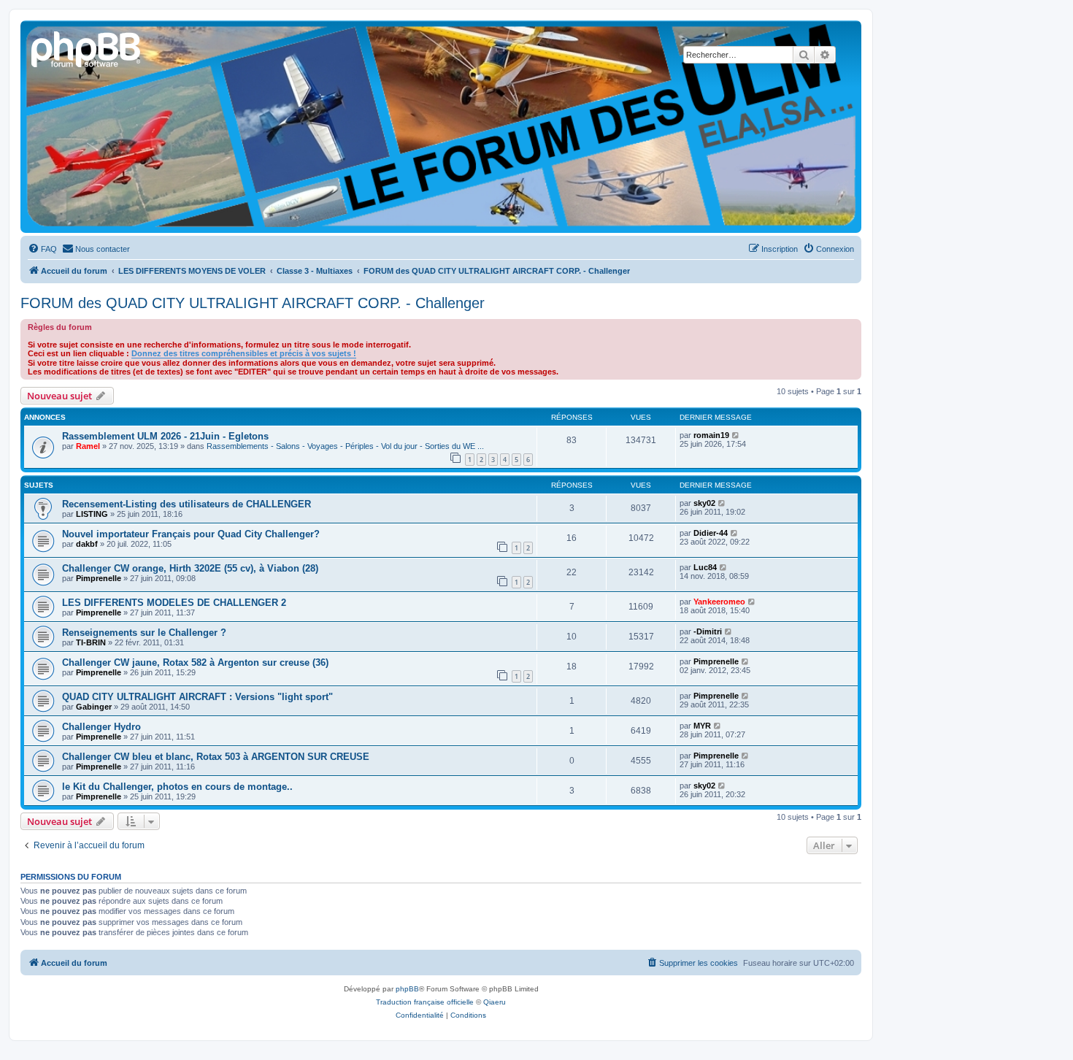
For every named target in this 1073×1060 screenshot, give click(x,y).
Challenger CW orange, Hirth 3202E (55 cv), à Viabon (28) (190, 568)
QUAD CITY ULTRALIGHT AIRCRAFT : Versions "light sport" (197, 696)
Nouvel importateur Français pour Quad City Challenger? (191, 534)
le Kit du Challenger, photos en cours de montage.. (177, 786)
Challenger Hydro (101, 726)
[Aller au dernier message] (736, 435)
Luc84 (705, 567)
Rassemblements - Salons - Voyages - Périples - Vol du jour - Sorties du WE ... (345, 446)
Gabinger (94, 706)
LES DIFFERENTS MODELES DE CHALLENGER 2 (174, 602)
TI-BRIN (91, 642)
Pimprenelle (98, 578)
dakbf (87, 543)
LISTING (92, 514)
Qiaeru (494, 1002)
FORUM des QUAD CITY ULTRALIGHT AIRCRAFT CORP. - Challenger (252, 303)
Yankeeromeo (719, 601)
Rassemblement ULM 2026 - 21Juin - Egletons (165, 436)
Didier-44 (710, 533)
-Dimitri (707, 631)
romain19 (711, 435)
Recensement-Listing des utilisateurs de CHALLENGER (186, 504)
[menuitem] (42, 249)
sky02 (704, 503)
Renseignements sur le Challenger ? (144, 632)
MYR (702, 725)
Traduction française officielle (425, 1002)
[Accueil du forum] (87, 47)
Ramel (88, 446)
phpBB (407, 989)
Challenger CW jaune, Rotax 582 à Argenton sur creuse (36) (195, 662)
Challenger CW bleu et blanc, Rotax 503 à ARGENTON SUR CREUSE (215, 756)
